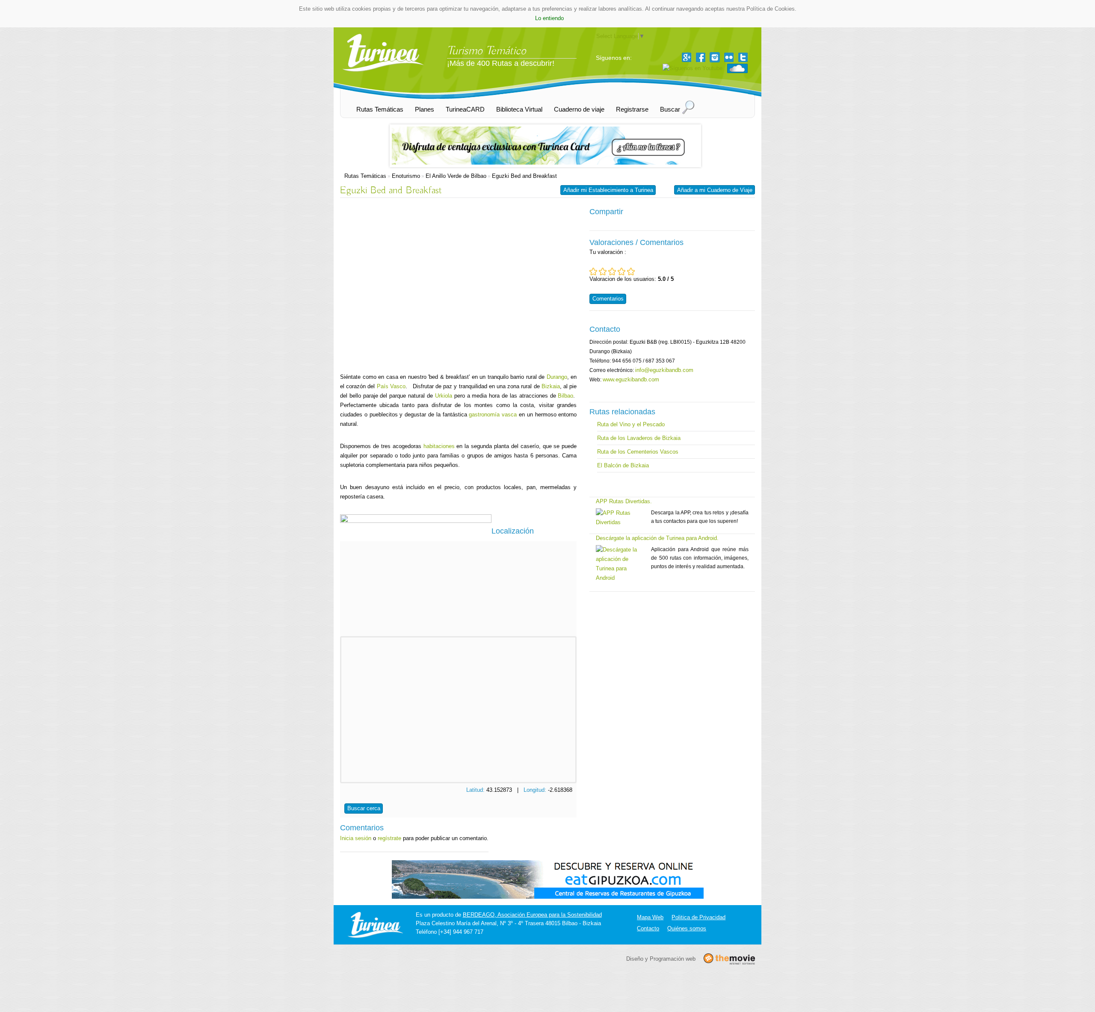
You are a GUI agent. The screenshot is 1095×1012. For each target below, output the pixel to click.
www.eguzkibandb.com (631, 379)
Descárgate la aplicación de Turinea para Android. (657, 538)
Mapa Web (650, 917)
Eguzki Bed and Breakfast (524, 176)
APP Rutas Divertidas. (624, 501)
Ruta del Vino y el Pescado (631, 424)
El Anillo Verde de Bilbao (456, 176)
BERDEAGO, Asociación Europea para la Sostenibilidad (532, 915)
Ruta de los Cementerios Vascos (637, 451)
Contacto (648, 928)
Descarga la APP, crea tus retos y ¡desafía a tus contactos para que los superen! (700, 517)
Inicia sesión (355, 838)
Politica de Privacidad (698, 917)
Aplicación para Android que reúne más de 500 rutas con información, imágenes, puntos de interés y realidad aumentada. (700, 557)
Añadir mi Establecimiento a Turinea (608, 190)
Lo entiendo (549, 18)
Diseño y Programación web (660, 958)
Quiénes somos (686, 928)
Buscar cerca (363, 808)
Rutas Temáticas (365, 176)
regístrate (389, 838)
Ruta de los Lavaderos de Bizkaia (639, 438)
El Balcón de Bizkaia (623, 465)
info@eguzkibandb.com (664, 370)
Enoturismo (406, 176)
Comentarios (608, 298)
